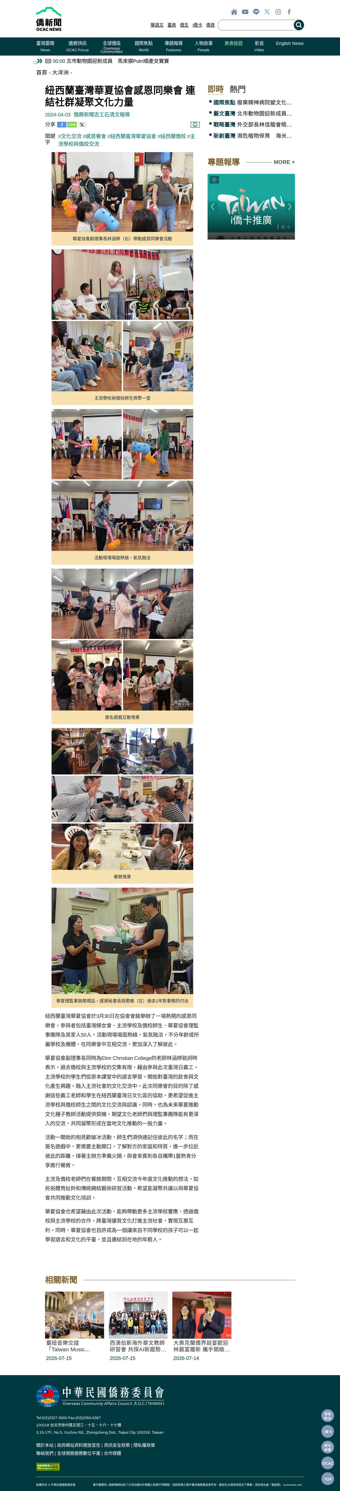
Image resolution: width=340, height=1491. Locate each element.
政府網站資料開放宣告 (78, 1445)
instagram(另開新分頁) (278, 12)
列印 (195, 125)
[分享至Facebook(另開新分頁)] (62, 126)
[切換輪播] (214, 180)
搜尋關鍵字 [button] (299, 25)
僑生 (184, 24)
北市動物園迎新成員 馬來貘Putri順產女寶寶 (254, 114)
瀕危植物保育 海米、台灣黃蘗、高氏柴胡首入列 (254, 136)
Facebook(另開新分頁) (289, 12)
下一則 (290, 207)
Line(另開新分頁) (256, 12)
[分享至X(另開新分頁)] (82, 126)
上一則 (213, 207)
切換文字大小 (300, 12)
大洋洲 (60, 73)
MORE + (284, 162)
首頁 (41, 73)
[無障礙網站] (48, 1466)
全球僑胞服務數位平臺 (78, 1453)
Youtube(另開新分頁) (245, 12)
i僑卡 (197, 24)
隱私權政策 (144, 1445)
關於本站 (45, 1445)
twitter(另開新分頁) (267, 12)
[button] (45, 46)
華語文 (157, 24)
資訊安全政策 (117, 1445)
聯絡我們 (45, 1453)
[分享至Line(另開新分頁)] (72, 126)
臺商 (171, 24)
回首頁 (234, 12)
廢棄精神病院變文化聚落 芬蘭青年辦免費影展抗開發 (254, 103)
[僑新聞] (78, 18)
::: (35, 41)
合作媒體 (112, 1453)
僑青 (210, 24)
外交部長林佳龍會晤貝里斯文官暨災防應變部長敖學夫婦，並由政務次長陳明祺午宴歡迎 (254, 125)
